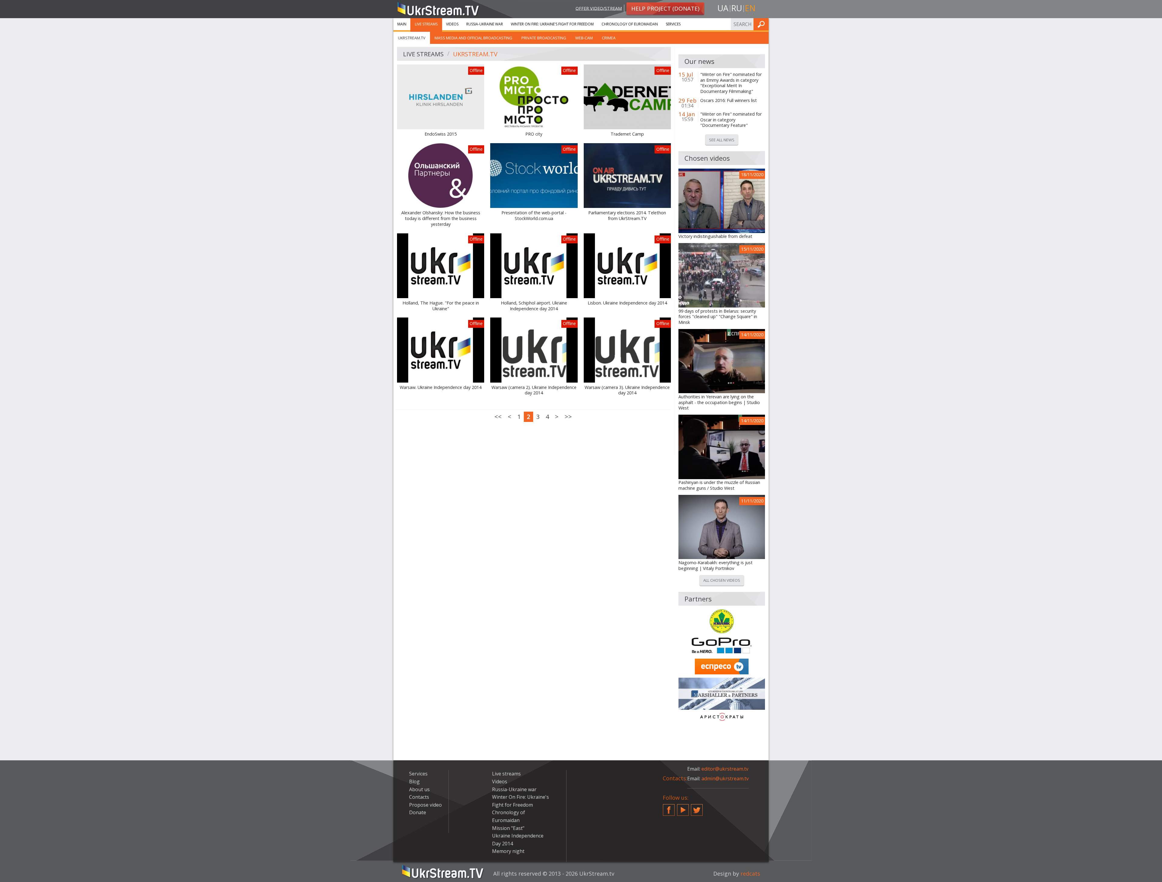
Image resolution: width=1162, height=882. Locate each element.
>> (568, 417)
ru (736, 8)
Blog (414, 781)
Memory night (508, 851)
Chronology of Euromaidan (630, 24)
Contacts (419, 797)
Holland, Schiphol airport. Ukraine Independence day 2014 (534, 305)
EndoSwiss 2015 (441, 134)
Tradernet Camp (627, 134)
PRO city (533, 134)
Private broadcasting (543, 38)
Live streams (426, 24)
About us (419, 789)
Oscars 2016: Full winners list (728, 100)
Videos (452, 24)
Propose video (425, 804)
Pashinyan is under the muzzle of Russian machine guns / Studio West (719, 485)
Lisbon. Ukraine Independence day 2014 (627, 303)
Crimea (608, 38)
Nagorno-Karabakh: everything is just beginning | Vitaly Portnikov (715, 565)
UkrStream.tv (411, 38)
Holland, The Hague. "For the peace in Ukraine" (440, 305)
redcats (750, 873)
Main (401, 24)
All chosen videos (721, 580)
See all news (721, 140)
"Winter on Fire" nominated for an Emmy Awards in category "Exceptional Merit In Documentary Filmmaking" (731, 83)
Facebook (669, 807)
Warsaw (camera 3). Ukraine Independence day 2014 (627, 390)
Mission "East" (508, 828)
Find (762, 24)
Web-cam (584, 38)
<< (498, 417)
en (750, 8)
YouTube (683, 807)
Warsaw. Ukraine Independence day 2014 (440, 387)
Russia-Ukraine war (484, 24)
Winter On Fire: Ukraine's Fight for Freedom (552, 24)
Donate (417, 812)
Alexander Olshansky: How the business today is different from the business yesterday (440, 218)
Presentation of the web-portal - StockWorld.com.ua (533, 215)
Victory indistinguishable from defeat (715, 236)
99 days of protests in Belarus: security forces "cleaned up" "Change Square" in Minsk (717, 316)
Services (673, 24)
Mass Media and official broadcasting (473, 38)
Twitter (697, 807)
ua (722, 8)
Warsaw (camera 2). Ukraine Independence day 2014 (533, 390)
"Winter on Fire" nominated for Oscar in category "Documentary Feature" (731, 119)
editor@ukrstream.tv (724, 768)
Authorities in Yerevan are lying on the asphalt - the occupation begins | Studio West (719, 402)
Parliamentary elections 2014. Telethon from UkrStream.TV (627, 215)
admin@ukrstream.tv (725, 778)
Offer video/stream (599, 8)
